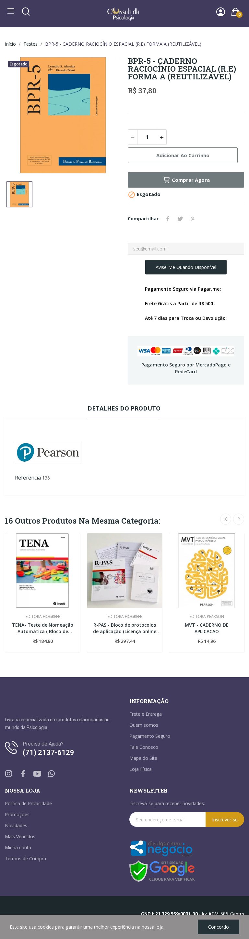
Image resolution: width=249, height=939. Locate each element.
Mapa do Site (143, 758)
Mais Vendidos (20, 836)
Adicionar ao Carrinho (182, 155)
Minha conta (18, 847)
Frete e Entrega (145, 714)
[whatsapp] (51, 774)
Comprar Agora (191, 180)
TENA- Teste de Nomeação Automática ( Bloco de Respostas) (42, 628)
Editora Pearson (207, 617)
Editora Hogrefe (43, 617)
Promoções (17, 814)
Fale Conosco (143, 747)
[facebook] (23, 774)
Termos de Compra (25, 858)
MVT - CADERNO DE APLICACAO (207, 628)
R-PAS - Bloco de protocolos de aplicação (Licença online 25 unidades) (124, 628)
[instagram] (9, 774)
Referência (28, 477)
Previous (225, 519)
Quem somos (143, 725)
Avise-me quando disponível (186, 267)
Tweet (180, 219)
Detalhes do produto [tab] (124, 408)
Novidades (16, 825)
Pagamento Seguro (149, 736)
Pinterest (192, 219)
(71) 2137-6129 (48, 752)
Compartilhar (168, 219)
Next (238, 519)
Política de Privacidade (28, 803)
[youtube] (37, 774)
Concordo (218, 927)
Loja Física (140, 769)
